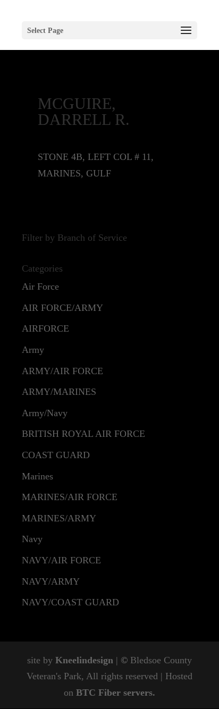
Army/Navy (45, 413)
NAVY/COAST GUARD (70, 602)
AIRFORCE (45, 328)
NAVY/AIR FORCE (61, 560)
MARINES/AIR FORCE (69, 497)
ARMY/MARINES (59, 391)
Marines (37, 476)
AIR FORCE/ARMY (62, 307)
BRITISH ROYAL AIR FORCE (83, 433)
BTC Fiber (98, 692)
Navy (32, 539)
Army (33, 349)
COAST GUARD (56, 455)
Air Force (40, 286)
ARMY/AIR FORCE (62, 371)
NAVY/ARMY (51, 581)
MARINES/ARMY (59, 518)
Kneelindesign (84, 660)
